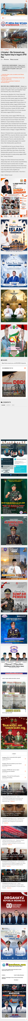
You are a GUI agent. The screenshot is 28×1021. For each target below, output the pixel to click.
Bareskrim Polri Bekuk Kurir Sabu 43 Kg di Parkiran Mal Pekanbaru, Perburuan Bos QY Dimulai (13, 813)
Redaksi (3, 975)
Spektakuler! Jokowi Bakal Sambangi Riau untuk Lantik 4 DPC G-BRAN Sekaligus (14, 856)
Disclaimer (16, 979)
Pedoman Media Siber (18, 977)
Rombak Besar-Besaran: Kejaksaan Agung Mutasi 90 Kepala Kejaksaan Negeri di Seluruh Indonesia (13, 835)
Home (2, 49)
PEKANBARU (7, 49)
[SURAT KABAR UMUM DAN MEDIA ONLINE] (14, 15)
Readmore (12, 801)
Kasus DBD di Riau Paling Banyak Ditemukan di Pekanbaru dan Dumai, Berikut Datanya (13, 380)
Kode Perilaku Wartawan (19, 975)
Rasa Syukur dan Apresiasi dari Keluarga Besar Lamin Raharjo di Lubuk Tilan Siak (12, 791)
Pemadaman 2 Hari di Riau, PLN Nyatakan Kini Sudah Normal (11, 393)
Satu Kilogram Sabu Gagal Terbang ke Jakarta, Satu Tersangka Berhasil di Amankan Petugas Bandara (13, 878)
